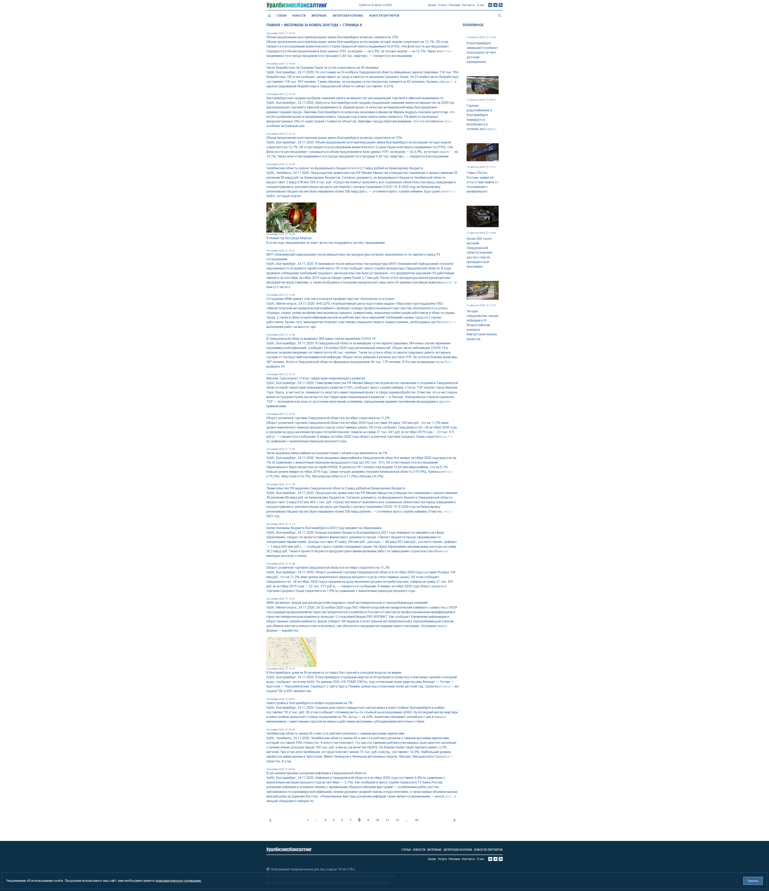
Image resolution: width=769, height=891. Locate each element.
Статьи (281, 15)
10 (377, 820)
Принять (753, 880)
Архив (432, 5)
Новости (299, 15)
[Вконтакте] (490, 5)
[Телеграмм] (495, 5)
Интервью (319, 15)
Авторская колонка (348, 15)
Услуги (442, 5)
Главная (273, 25)
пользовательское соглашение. (179, 881)
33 (416, 820)
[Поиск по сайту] (500, 15)
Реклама (454, 5)
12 (397, 820)
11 (387, 820)
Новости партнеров (384, 15)
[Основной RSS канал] (501, 5)
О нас (480, 5)
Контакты (468, 5)
